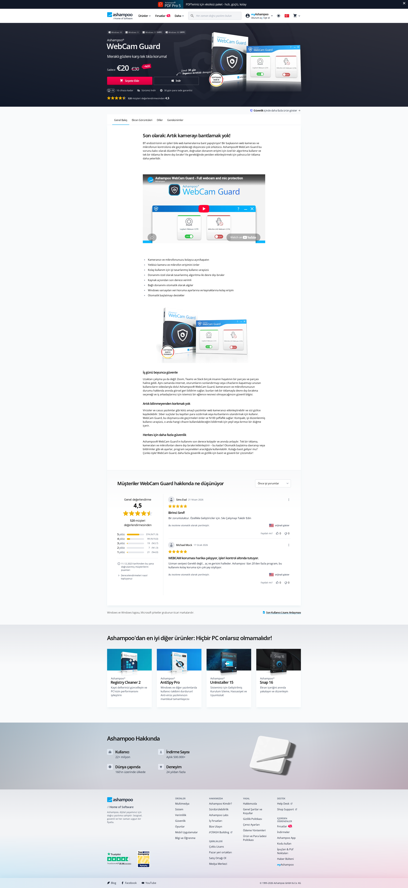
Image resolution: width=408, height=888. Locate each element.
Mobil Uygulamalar (186, 832)
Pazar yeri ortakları (220, 852)
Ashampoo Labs (218, 815)
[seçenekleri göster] (289, 499)
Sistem (179, 809)
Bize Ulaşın (215, 826)
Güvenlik (180, 821)
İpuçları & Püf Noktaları (285, 851)
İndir (178, 80)
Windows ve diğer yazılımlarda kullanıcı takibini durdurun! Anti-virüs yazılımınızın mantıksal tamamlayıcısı (179, 693)
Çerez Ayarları (251, 824)
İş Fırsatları (215, 821)
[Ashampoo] (120, 799)
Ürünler (143, 16)
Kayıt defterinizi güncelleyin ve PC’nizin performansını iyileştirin (129, 691)
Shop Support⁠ (285, 809)
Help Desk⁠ (283, 803)
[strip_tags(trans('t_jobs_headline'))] (143, 859)
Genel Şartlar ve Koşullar (252, 811)
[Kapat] (404, 3)
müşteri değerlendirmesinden (148, 98)
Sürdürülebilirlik (218, 809)
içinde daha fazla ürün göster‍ (275, 110)
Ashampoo (285, 865)
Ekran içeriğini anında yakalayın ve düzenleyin (274, 689)
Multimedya (182, 803)
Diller (160, 120)
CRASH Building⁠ (219, 832)
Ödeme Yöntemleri (254, 830)
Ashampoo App (286, 838)
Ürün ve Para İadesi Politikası (254, 838)
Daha (178, 16)
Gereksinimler (175, 120)
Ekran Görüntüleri (142, 120)
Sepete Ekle (132, 81)
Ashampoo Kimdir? (220, 803)
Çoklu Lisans (216, 846)
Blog (113, 883)
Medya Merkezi (218, 864)
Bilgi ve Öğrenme (185, 838)
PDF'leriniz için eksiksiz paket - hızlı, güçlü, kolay (216, 4)
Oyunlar (180, 826)
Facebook (131, 883)
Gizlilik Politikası (252, 819)
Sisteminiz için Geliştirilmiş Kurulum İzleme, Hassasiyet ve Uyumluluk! (228, 691)
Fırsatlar (162, 16)
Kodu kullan (284, 843)
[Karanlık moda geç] (278, 16)
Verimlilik (180, 815)
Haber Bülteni (285, 859)
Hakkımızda (250, 803)
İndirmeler (283, 832)
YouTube (151, 883)
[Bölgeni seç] (287, 16)
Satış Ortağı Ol (217, 858)
